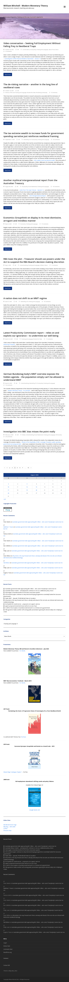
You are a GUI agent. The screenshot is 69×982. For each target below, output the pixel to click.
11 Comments (49, 339)
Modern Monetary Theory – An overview (19, 390)
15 (29, 468)
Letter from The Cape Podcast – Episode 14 (32, 190)
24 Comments (8, 436)
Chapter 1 (19, 772)
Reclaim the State (31, 92)
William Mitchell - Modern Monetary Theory (25, 5)
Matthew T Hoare (8, 527)
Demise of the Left (10, 92)
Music (57, 49)
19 (27, 490)
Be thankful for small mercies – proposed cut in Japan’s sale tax (22, 604)
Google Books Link (34, 810)
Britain (23, 435)
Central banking (24, 265)
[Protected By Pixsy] (7, 511)
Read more (8, 74)
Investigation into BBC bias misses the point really (29, 431)
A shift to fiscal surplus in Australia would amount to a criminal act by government (27, 608)
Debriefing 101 (27, 139)
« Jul (4, 499)
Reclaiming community (41, 92)
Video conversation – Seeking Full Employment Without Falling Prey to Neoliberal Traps (32, 45)
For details (22, 651)
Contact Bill (6, 965)
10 (8, 487)
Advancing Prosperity (9, 344)
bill (18, 49)
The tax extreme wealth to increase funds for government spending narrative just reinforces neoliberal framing (33, 135)
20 (36, 490)
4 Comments (8, 51)
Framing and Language (42, 49)
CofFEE (5, 828)
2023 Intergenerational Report (37, 196)
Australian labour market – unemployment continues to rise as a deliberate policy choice (29, 590)
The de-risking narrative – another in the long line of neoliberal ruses (30, 86)
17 (8, 490)
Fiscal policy (33, 49)
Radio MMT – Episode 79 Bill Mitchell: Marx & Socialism (20, 598)
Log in (5, 943)
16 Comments (47, 301)
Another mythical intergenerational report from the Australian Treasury (30, 182)
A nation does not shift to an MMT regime (25, 298)
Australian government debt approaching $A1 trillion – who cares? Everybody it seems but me (37, 522)
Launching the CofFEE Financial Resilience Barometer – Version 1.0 (22, 58)
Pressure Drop (7, 830)
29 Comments (56, 139)
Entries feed (6, 946)
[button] (65, 6)
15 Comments (44, 224)
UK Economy (58, 435)
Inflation (42, 265)
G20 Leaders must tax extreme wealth (44, 160)
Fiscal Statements (32, 186)
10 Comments (56, 186)
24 (8, 493)
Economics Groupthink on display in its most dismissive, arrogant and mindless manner (32, 219)
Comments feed (7, 949)
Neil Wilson (6, 563)
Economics (23, 224)
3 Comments (54, 265)
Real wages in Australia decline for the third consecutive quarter (22, 592)
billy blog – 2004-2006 (9, 826)
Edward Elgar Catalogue (9, 772)
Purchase (23, 737)
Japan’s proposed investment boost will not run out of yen (21, 606)
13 (36, 487)
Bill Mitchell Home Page (9, 825)
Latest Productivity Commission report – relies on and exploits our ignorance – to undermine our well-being (31, 334)
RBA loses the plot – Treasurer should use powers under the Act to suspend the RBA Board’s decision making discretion (34, 260)
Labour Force (51, 49)
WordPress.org (7, 952)
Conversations (26, 49)
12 (27, 487)
